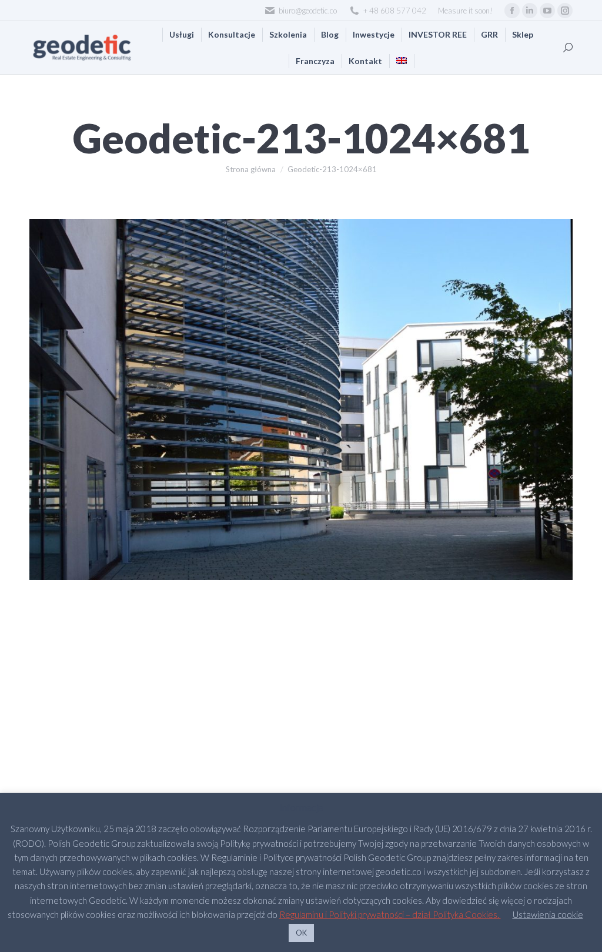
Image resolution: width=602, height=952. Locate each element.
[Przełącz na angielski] (401, 60)
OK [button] (301, 932)
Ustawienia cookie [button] (548, 914)
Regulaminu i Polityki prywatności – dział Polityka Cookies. (390, 914)
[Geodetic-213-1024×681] (301, 399)
